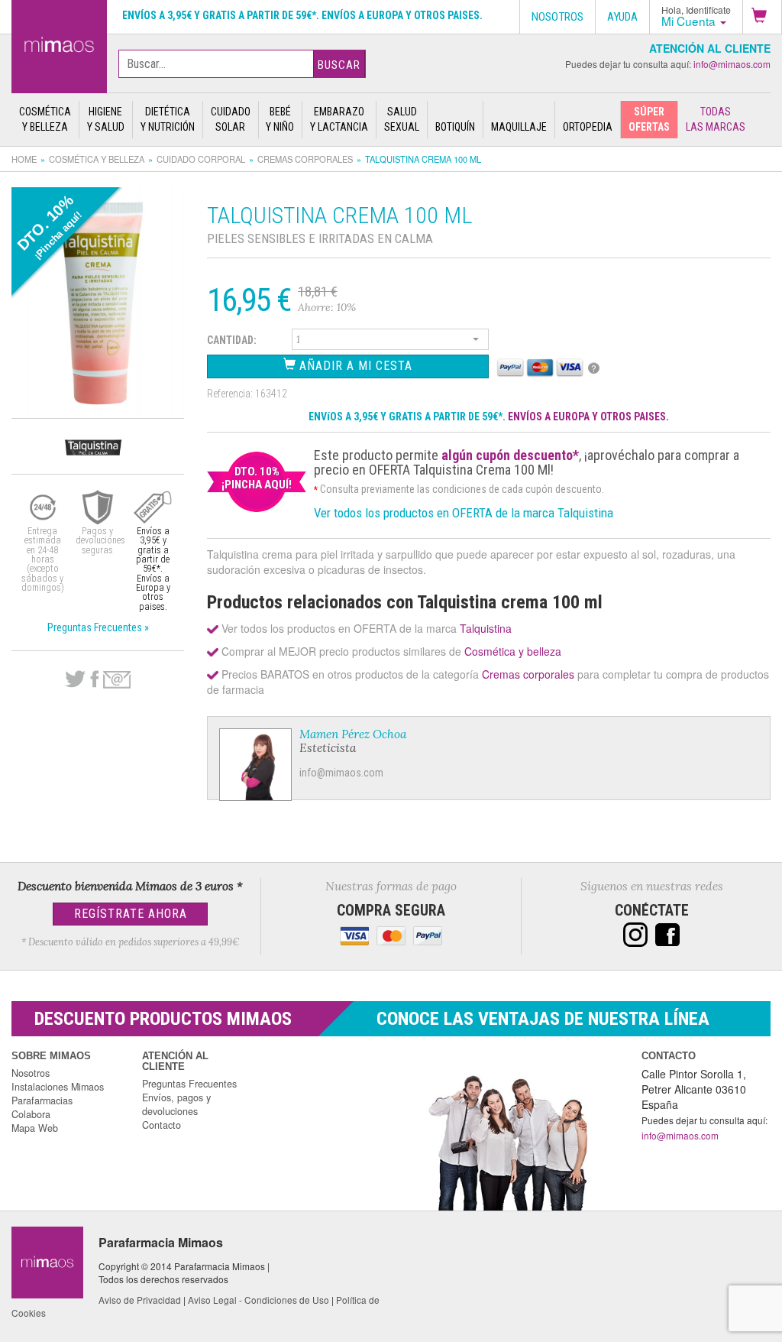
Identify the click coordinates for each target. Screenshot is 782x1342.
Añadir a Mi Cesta (354, 365)
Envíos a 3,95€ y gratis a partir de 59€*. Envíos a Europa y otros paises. (302, 15)
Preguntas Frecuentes (189, 1084)
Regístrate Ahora (130, 913)
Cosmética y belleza (96, 159)
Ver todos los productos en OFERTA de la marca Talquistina (463, 512)
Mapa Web (34, 1128)
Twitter (75, 679)
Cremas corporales (305, 159)
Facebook (94, 679)
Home (24, 159)
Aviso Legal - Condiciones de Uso (258, 1299)
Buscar (339, 65)
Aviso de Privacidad (140, 1299)
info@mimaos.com (732, 63)
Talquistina (486, 628)
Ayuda (622, 17)
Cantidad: (232, 340)
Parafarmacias (42, 1100)
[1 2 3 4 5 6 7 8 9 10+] (390, 341)
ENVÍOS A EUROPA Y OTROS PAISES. (588, 416)
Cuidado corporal (201, 159)
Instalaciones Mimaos (57, 1087)
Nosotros (30, 1073)
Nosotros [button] (557, 17)
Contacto (161, 1125)
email (117, 680)
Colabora (30, 1114)
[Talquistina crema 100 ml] (59, 43)
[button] (762, 17)
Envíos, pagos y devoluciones (176, 1104)
